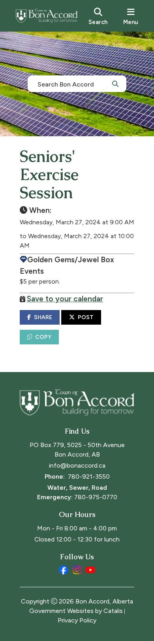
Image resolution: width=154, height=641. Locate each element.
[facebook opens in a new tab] (63, 570)
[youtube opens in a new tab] (90, 570)
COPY (43, 337)
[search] (97, 15)
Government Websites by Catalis (76, 611)
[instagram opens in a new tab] (77, 570)
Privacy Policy (77, 620)
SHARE (43, 317)
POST (86, 317)
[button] (115, 83)
